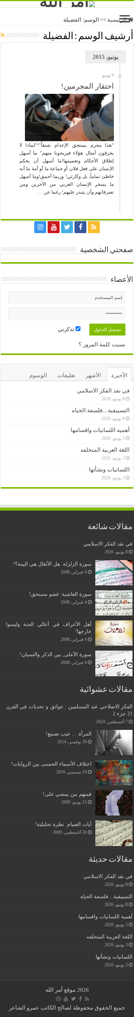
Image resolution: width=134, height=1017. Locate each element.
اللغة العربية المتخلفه (105, 450)
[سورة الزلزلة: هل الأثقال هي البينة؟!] (114, 572)
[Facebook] (80, 227)
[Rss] (94, 227)
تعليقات (66, 375)
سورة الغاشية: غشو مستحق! (60, 594)
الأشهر (93, 375)
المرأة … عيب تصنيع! (69, 734)
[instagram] (40, 227)
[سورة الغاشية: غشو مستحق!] (114, 603)
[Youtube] (54, 227)
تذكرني (67, 329)
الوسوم (38, 375)
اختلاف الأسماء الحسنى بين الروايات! (51, 764)
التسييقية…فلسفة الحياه (101, 410)
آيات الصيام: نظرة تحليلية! (63, 824)
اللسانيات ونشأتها (109, 470)
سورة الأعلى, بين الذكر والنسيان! (56, 654)
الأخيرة (119, 375)
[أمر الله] (67, 4)
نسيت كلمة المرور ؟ (102, 344)
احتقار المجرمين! (87, 86)
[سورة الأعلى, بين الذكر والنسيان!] (114, 663)
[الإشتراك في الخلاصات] (3, 35)
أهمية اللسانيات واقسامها (100, 430)
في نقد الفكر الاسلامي (103, 391)
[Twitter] (67, 227)
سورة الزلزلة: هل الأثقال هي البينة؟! (52, 564)
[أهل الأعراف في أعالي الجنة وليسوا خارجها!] (114, 633)
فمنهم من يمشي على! (67, 794)
